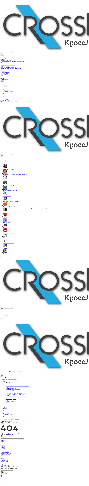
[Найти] (2, 54)
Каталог (7, 383)
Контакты (3, 447)
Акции (2, 441)
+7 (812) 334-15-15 (5, 85)
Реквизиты (3, 448)
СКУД (2, 455)
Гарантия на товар (5, 462)
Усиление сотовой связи (6, 454)
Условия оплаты (4, 460)
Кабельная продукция (5, 456)
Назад (8, 382)
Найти (2, 471)
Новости (2, 445)
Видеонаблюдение (5, 452)
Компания (3, 442)
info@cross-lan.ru (5, 95)
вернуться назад (4, 434)
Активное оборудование (6, 453)
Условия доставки (4, 461)
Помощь (2, 458)
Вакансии (3, 446)
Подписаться (21, 439)
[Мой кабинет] (1, 317)
